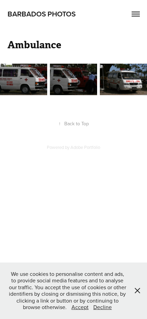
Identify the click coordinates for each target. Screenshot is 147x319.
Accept (80, 307)
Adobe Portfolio (85, 147)
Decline (102, 307)
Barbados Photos (42, 14)
